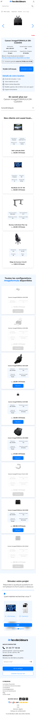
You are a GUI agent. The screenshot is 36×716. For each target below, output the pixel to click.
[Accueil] (2, 11)
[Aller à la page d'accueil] (18, 1)
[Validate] (30, 662)
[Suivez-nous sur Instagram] (27, 699)
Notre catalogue (7, 11)
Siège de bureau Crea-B (18, 262)
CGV (18, 705)
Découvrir (18, 386)
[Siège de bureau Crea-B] (18, 250)
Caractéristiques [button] (7, 108)
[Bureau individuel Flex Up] (18, 213)
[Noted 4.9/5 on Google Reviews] (18, 702)
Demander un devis (26, 69)
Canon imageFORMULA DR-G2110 (18, 510)
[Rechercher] (32, 6)
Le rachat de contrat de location (12, 686)
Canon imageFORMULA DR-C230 (18, 365)
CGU (18, 707)
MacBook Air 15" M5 (18, 188)
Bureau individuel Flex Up (18, 225)
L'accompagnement (8, 689)
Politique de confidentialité (18, 711)
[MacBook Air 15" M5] (18, 176)
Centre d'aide (6, 694)
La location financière (9, 684)
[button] (33, 26)
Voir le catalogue (18, 668)
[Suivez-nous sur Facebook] (23, 699)
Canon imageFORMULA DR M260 (18, 438)
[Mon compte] (33, 1)
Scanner (20, 11)
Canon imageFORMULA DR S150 (18, 402)
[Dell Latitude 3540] (18, 138)
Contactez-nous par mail (18, 673)
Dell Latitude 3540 (18, 150)
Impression (14, 11)
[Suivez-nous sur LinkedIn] (20, 699)
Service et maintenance (9, 691)
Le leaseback (6, 687)
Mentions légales (18, 709)
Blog (4, 692)
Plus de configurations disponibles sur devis (16, 58)
